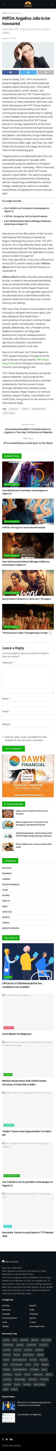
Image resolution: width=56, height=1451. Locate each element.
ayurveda (46, 1340)
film (5, 1364)
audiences (14, 409)
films (28, 1364)
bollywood (8, 1345)
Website (6, 724)
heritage (34, 1369)
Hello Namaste (14, 1445)
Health (6, 900)
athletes (24, 1340)
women (27, 1384)
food (36, 1364)
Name (6, 698)
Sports (6, 917)
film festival (9, 413)
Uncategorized (10, 928)
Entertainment (15, 13)
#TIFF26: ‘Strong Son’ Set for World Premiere (25, 216)
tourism (7, 1384)
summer (7, 1379)
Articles (6, 868)
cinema (25, 409)
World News (39, 1384)
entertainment (38, 409)
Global (6, 895)
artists (6, 1340)
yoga (6, 1389)
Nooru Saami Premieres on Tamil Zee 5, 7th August (26, 598)
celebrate (31, 1345)
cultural (39, 1350)
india (44, 1369)
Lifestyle (7, 911)
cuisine (17, 1350)
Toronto (44, 1379)
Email (6, 711)
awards (35, 1340)
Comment (8, 662)
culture (7, 1355)
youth (14, 1389)
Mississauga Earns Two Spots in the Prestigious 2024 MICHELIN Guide (32, 823)
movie (18, 1374)
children (43, 1345)
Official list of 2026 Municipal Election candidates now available (34, 1404)
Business (7, 873)
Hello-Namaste (20, 1369)
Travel (6, 922)
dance (17, 1355)
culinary (28, 1350)
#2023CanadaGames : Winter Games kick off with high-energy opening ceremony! (34, 834)
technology (20, 1379)
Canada (6, 879)
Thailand (33, 1379)
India (5, 906)
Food (5, 889)
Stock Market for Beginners (17, 1033)
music (27, 1374)
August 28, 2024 (9, 38)
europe (33, 1360)
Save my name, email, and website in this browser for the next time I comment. (26, 738)
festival (43, 1360)
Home (4, 13)
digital (40, 1355)
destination (28, 1355)
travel (17, 1384)
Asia (15, 1340)
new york (38, 1374)
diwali (6, 1360)
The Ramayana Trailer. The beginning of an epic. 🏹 (27, 632)
